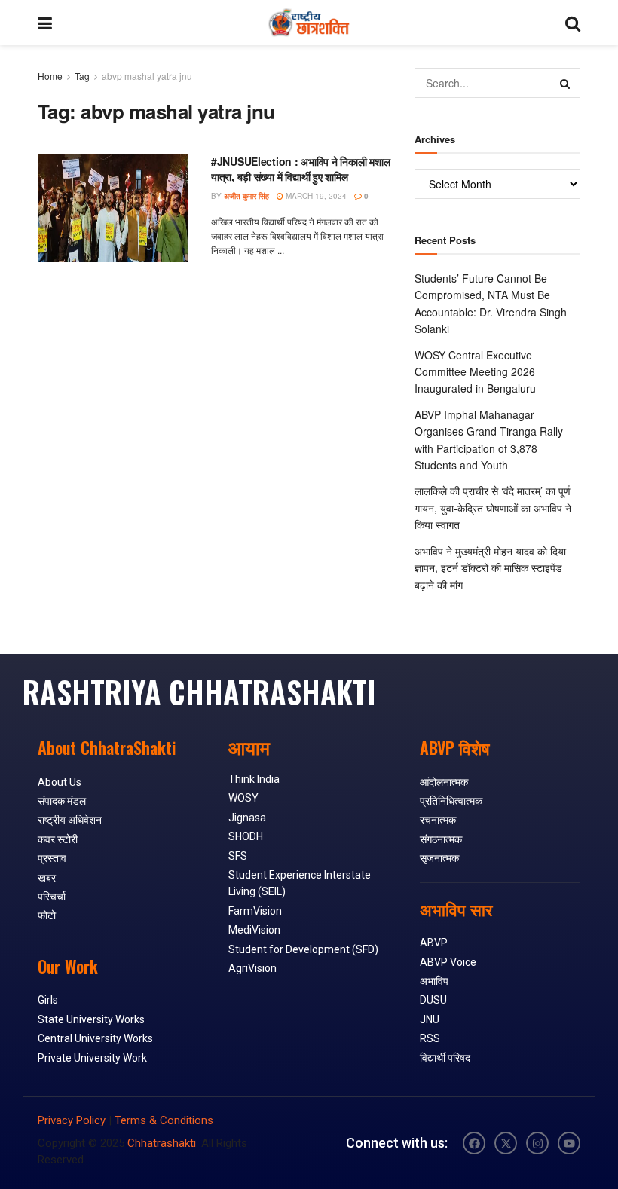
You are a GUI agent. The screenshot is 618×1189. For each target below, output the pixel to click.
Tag (82, 75)
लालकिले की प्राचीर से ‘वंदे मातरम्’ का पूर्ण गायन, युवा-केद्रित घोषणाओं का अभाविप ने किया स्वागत (493, 507)
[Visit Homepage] (309, 23)
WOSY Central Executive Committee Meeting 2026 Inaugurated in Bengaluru (475, 371)
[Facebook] (474, 1143)
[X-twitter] (505, 1143)
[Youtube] (569, 1143)
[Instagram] (537, 1143)
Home (50, 75)
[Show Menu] (45, 22)
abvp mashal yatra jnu (147, 75)
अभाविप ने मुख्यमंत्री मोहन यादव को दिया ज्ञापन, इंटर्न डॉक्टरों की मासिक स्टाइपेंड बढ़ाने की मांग (490, 567)
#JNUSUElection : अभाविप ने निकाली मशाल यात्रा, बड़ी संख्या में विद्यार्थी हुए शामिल (300, 169)
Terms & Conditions (164, 1120)
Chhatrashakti (161, 1143)
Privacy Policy (72, 1120)
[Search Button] (572, 22)
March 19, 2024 (315, 196)
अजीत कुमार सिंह (246, 196)
